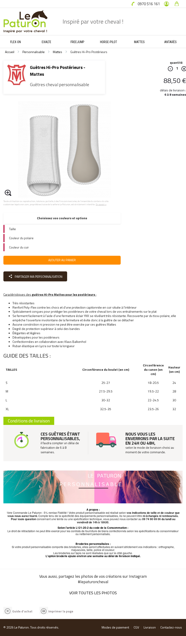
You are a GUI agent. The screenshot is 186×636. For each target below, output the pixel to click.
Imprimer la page (60, 611)
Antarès (170, 42)
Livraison (150, 627)
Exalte (46, 42)
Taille (12, 229)
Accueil (9, 51)
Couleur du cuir (19, 247)
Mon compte (166, 4)
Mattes (139, 42)
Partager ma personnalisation (38, 276)
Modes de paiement (115, 627)
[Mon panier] (176, 4)
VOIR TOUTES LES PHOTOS (93, 593)
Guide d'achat (22, 611)
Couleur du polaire (21, 238)
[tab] (62, 229)
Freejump (77, 42)
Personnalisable (33, 51)
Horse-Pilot (108, 42)
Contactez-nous (171, 627)
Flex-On (15, 42)
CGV (136, 627)
